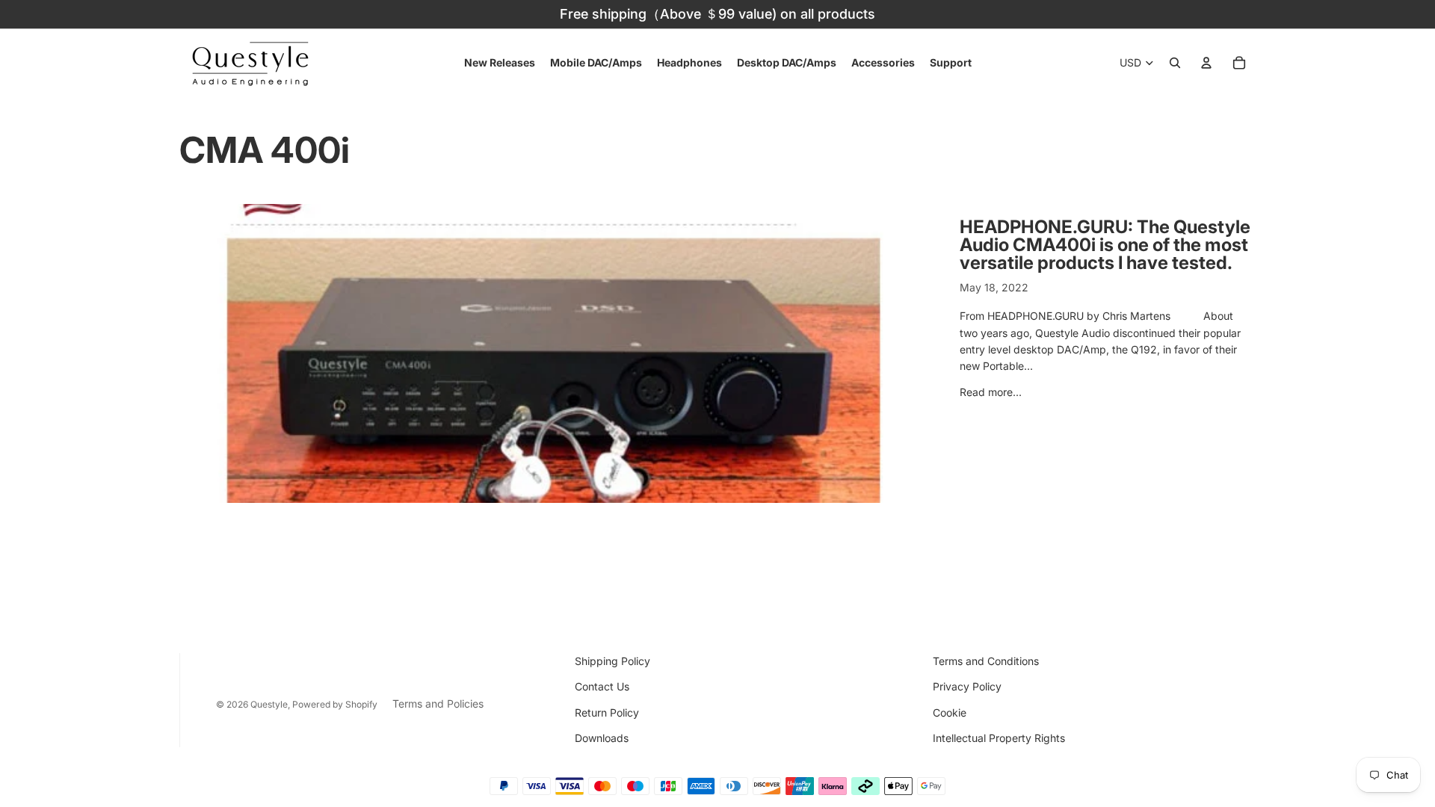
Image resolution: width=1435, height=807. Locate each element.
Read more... (991, 392)
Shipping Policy (612, 661)
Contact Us (602, 686)
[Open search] (1174, 62)
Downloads (602, 738)
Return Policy (607, 712)
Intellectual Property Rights (999, 738)
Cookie (949, 712)
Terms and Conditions (986, 661)
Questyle (269, 704)
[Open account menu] (1206, 62)
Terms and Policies (438, 703)
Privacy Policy (967, 686)
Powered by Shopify (334, 704)
